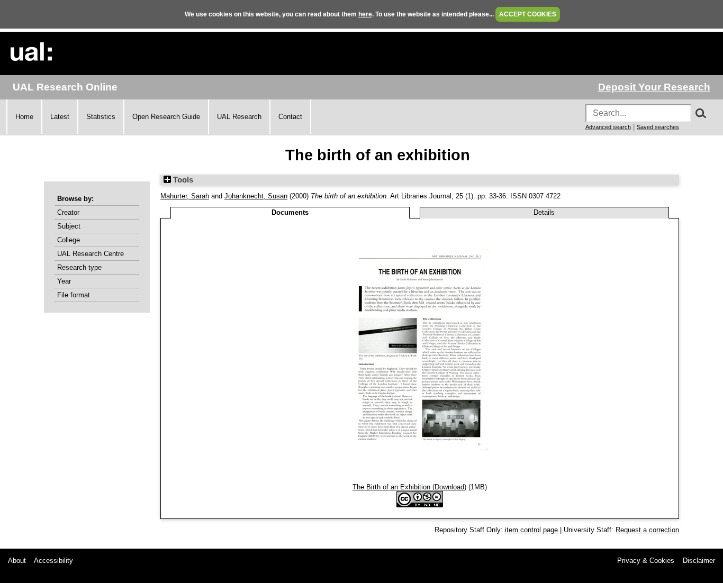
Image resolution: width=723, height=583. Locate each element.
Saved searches (658, 127)
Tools (182, 180)
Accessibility (53, 560)
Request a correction (647, 530)
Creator (68, 212)
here (365, 14)
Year (64, 281)
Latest (59, 117)
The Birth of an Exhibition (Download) (409, 487)
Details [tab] (544, 212)
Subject (68, 226)
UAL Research (239, 117)
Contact (290, 117)
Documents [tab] (290, 212)
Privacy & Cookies (645, 560)
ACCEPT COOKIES (527, 14)
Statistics (100, 117)
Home (24, 117)
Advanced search (608, 127)
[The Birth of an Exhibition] (420, 479)
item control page (531, 530)
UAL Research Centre (90, 254)
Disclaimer (699, 560)
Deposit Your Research (654, 87)
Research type (79, 267)
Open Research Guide (166, 117)
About (17, 560)
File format (73, 295)
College (68, 240)
